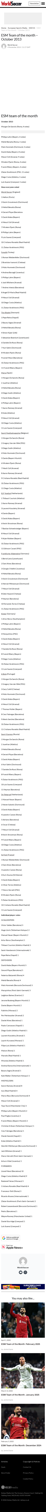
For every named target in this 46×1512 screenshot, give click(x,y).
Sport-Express (7, 734)
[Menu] (43, 3)
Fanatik (4, 252)
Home (3, 28)
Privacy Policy (28, 1473)
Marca (3, 373)
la (5, 674)
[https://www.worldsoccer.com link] (25, 1272)
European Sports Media (17, 28)
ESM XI (32, 28)
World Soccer (13, 45)
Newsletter (34, 3)
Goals (3, 1467)
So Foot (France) (7, 855)
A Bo (3, 674)
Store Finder (5, 1473)
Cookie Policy (28, 1479)
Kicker (3, 614)
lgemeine (16, 553)
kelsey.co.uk (25, 1500)
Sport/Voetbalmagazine (10, 433)
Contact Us (27, 1467)
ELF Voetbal (6, 493)
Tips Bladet (6, 312)
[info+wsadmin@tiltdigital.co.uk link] (20, 1272)
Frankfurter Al (7, 553)
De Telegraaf (6, 794)
